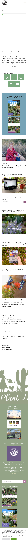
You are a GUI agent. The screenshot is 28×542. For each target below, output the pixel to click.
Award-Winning (10, 507)
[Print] (11, 2)
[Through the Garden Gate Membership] (14, 414)
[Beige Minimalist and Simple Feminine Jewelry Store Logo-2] (14, 453)
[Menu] (24, 2)
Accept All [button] (14, 538)
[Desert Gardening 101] (14, 424)
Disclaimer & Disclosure (16, 331)
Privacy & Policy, (6, 331)
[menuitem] (24, 2)
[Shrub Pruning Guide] (14, 434)
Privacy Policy (14, 66)
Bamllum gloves (6, 304)
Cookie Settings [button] (6, 538)
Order (4, 486)
